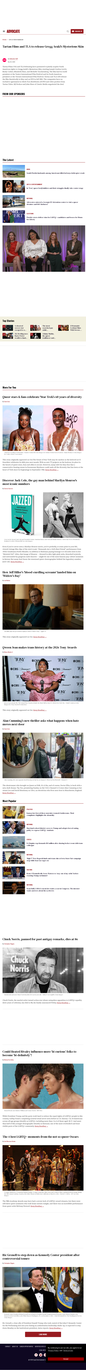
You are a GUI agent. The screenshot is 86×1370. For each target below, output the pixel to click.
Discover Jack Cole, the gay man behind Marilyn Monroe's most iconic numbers (40, 482)
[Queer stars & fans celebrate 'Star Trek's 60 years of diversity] (43, 428)
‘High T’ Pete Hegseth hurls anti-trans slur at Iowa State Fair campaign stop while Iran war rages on (54, 859)
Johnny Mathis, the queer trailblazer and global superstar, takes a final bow (49, 338)
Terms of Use (68, 1350)
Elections (30, 214)
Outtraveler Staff (14, 59)
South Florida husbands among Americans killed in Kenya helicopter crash (55, 173)
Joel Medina (7, 580)
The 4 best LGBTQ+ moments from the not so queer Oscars (41, 1137)
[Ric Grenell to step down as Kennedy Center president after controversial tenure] (43, 1290)
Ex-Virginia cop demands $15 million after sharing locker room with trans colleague (55, 844)
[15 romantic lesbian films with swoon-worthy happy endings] (63, 328)
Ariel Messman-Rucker (10, 1141)
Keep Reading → (52, 470)
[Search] (67, 31)
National (30, 198)
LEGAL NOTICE (43, 1350)
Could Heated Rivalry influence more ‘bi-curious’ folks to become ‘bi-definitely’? (39, 1053)
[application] (44, 248)
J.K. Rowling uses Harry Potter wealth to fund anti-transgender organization (21, 338)
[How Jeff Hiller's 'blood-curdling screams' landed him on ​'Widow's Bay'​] (43, 607)
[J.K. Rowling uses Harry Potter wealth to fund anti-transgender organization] (8, 336)
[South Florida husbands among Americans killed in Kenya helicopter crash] (14, 171)
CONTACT (7, 1346)
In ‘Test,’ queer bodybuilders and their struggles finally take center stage (55, 188)
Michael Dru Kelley (9, 1060)
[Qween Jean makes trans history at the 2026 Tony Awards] (43, 678)
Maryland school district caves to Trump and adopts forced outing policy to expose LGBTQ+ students (52, 829)
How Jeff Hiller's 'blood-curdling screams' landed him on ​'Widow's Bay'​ (40, 574)
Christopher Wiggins (9, 944)
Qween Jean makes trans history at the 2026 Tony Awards (40, 647)
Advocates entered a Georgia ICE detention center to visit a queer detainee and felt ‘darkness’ (52, 203)
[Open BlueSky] (40, 1355)
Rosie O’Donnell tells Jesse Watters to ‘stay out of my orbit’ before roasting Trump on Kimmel (52, 874)
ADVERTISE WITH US (40, 1346)
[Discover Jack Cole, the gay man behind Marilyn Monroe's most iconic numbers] (43, 515)
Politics (30, 809)
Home (5, 40)
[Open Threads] (45, 1355)
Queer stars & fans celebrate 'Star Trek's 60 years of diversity (42, 397)
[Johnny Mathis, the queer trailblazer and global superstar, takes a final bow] (35, 336)
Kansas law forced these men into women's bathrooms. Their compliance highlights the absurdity (50, 814)
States (29, 840)
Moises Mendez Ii (8, 652)
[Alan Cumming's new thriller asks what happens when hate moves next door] (43, 755)
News (28, 169)
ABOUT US (15, 1346)
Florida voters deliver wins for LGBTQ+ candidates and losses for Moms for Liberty (55, 218)
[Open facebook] (36, 1355)
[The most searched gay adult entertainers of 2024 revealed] (35, 328)
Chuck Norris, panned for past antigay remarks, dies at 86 (40, 939)
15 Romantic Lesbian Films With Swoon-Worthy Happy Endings (75, 330)
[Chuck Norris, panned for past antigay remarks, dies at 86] (43, 970)
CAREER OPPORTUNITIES (26, 1346)
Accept (65, 1359)
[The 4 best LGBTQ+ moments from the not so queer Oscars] (43, 1168)
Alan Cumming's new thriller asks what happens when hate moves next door (41, 722)
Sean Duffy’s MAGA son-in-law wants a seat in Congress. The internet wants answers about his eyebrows (53, 889)
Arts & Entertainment (16, 40)
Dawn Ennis (7, 401)
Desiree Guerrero (8, 488)
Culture (29, 870)
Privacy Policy (53, 1350)
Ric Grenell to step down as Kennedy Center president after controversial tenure (41, 1257)
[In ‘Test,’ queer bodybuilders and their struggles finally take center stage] (14, 186)
